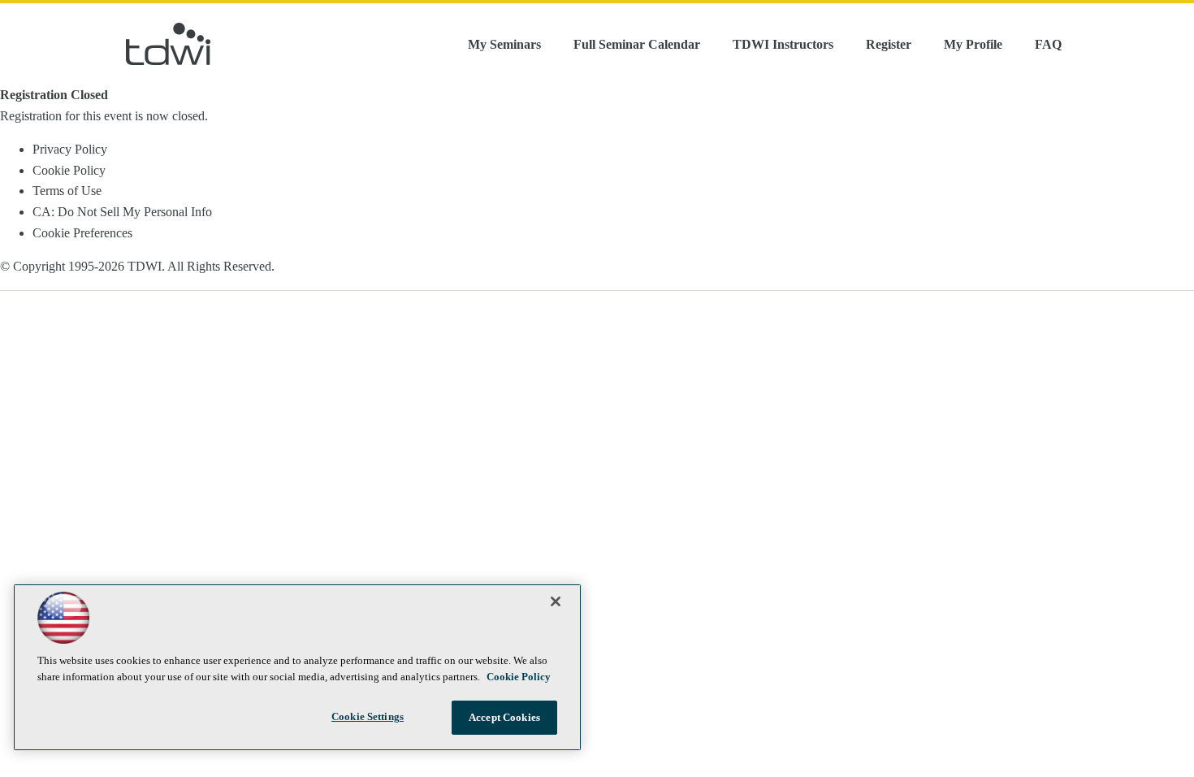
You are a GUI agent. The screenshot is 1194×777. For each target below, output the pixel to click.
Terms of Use (67, 191)
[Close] (555, 601)
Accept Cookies (504, 717)
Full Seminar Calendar (636, 44)
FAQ (1048, 44)
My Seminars (504, 44)
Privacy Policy (69, 149)
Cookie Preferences (82, 233)
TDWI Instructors (783, 44)
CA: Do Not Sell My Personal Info (122, 212)
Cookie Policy (69, 170)
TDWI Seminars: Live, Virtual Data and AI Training (168, 44)
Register (888, 44)
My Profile (973, 44)
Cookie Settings (367, 716)
